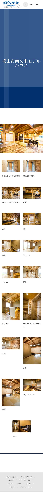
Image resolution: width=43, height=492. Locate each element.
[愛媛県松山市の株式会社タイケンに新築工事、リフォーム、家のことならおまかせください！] (11, 3)
